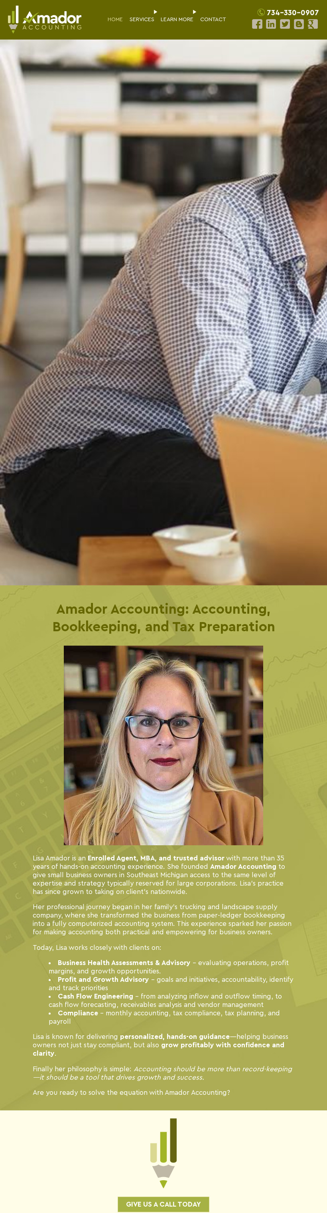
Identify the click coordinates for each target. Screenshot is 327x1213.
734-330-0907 (293, 13)
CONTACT (213, 19)
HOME (115, 19)
